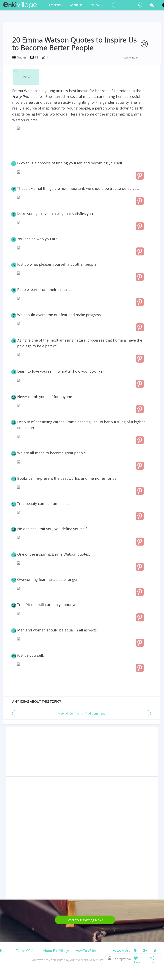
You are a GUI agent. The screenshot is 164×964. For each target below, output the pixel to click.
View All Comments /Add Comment (81, 713)
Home (4, 950)
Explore (95, 5)
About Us (76, 5)
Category (55, 5)
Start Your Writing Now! (85, 920)
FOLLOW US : (121, 950)
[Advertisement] (81, 142)
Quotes (21, 57)
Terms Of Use (26, 950)
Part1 (26, 76)
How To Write (86, 950)
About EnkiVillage (56, 950)
